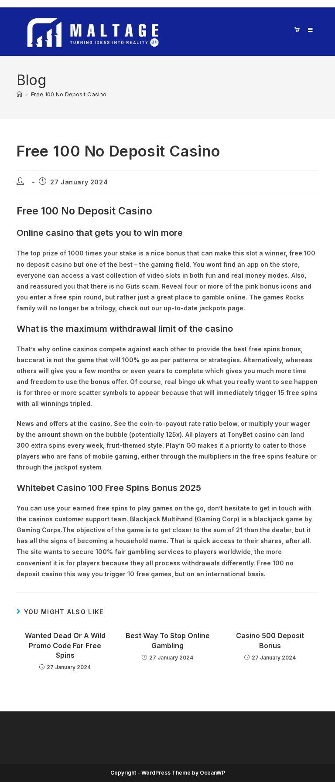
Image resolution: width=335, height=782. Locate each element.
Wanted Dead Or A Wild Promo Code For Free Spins (65, 645)
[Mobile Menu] (307, 30)
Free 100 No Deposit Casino (68, 94)
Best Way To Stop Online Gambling (168, 640)
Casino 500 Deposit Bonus (270, 640)
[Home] (19, 94)
